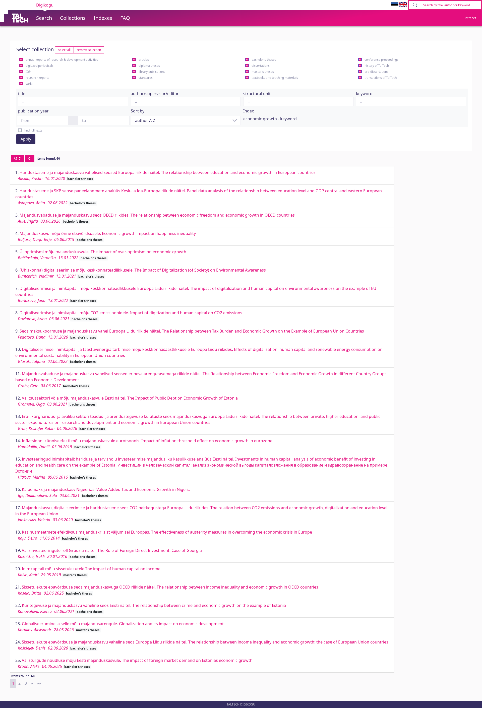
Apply (26, 139)
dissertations (261, 65)
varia (29, 84)
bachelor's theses (264, 59)
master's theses (263, 72)
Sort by (137, 111)
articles (144, 59)
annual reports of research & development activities (62, 59)
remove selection (89, 50)
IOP (28, 72)
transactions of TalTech (381, 78)
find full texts (33, 130)
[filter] (17, 158)
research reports (37, 78)
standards (146, 78)
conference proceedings (381, 59)
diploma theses (149, 65)
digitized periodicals (39, 65)
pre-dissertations (376, 72)
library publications (152, 72)
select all (64, 50)
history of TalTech (377, 65)
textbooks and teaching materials (275, 78)
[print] (29, 158)
